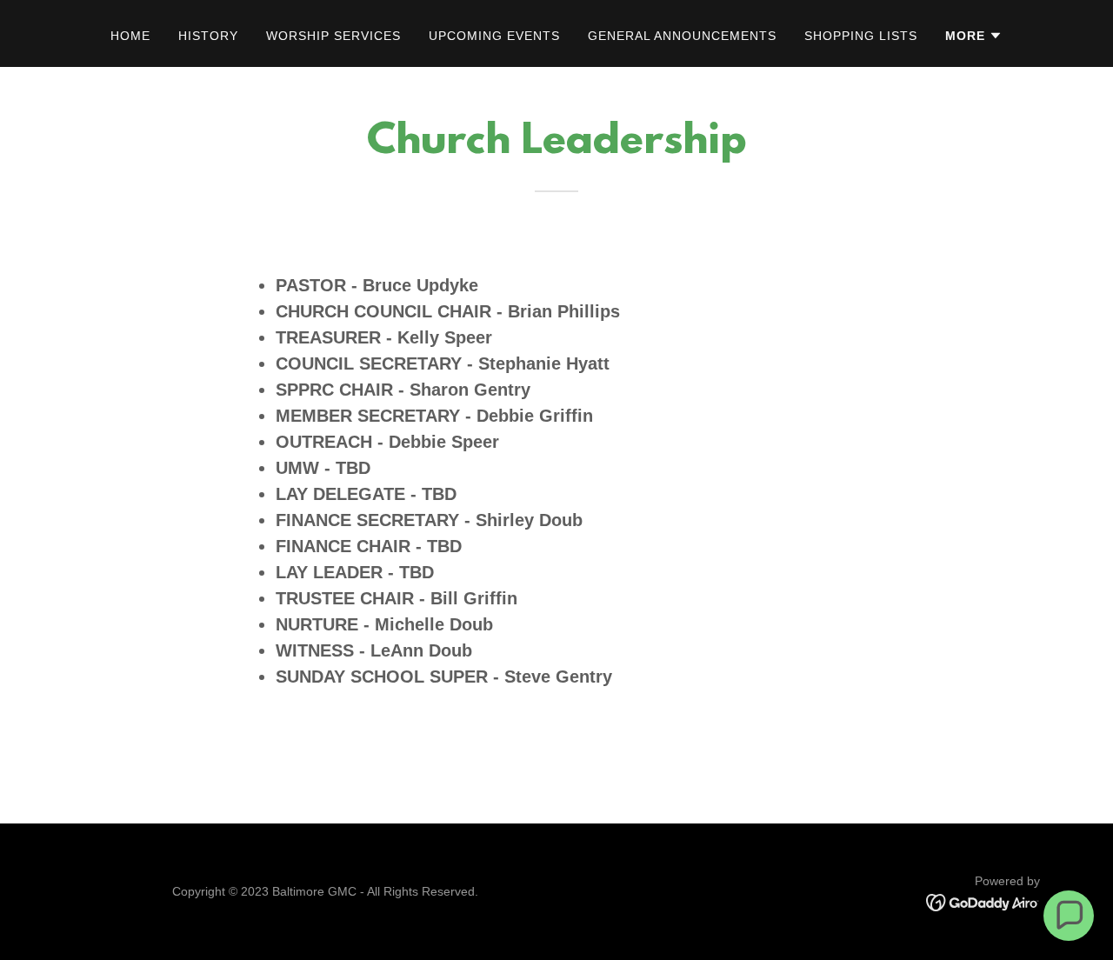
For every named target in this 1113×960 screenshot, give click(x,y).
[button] (974, 35)
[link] (983, 901)
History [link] (208, 36)
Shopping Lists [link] (860, 36)
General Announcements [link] (682, 36)
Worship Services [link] (333, 36)
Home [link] (130, 36)
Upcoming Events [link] (494, 36)
